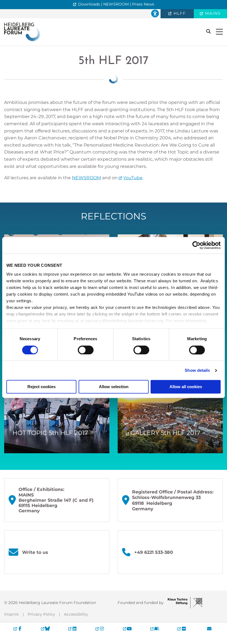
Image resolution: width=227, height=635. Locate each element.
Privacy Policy (41, 614)
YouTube (133, 177)
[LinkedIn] (72, 628)
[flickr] (182, 628)
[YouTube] (127, 628)
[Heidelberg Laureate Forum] (22, 31)
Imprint (11, 614)
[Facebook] (18, 628)
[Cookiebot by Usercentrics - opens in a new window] (196, 245)
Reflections (113, 216)
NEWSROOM (86, 177)
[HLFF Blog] (154, 628)
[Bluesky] (45, 628)
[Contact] (209, 628)
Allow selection (113, 387)
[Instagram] (100, 628)
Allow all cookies (185, 387)
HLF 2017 (113, 61)
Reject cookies (41, 387)
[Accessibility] (155, 13)
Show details (197, 370)
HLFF (179, 13)
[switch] (86, 349)
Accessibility (76, 614)
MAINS (212, 13)
